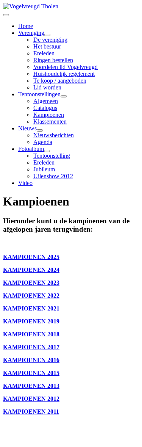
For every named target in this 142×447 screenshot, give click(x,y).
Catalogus (45, 108)
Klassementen (50, 121)
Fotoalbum (31, 149)
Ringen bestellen (53, 60)
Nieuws (27, 128)
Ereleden (44, 53)
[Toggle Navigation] (6, 15)
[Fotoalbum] (47, 151)
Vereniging (31, 33)
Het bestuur (47, 46)
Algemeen (45, 101)
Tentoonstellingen (39, 94)
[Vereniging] (47, 35)
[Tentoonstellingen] (64, 96)
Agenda (42, 142)
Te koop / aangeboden (59, 80)
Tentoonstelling (51, 155)
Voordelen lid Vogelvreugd (65, 67)
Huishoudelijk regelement (64, 74)
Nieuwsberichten (53, 135)
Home (25, 26)
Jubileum (44, 169)
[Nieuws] (40, 130)
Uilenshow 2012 (53, 176)
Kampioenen (48, 114)
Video (25, 183)
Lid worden (47, 87)
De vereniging (50, 39)
